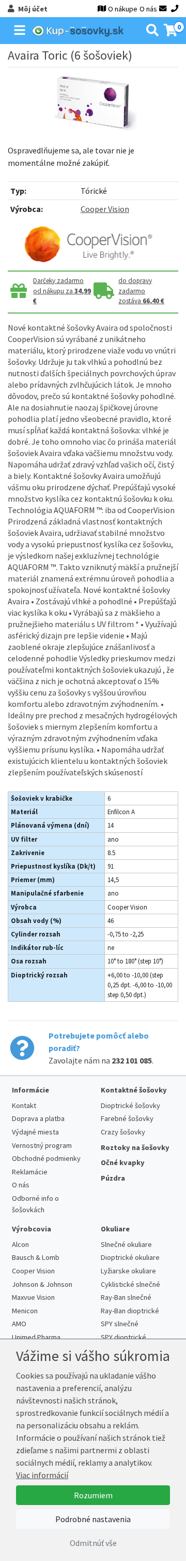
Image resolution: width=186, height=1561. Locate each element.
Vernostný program (42, 1145)
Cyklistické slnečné (130, 1284)
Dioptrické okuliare (130, 1257)
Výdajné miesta (35, 1132)
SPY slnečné (119, 1323)
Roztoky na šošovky (135, 1147)
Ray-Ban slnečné (126, 1297)
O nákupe (122, 8)
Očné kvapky (123, 1162)
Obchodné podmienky (46, 1158)
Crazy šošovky (123, 1132)
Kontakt (24, 1105)
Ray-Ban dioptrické (130, 1310)
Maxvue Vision (33, 1297)
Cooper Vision (105, 209)
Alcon (20, 1244)
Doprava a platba (38, 1118)
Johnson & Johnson (42, 1284)
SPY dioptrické (123, 1337)
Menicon (25, 1310)
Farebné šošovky (127, 1118)
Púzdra (113, 1178)
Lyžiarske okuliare (128, 1270)
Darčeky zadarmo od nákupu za (62, 291)
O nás (148, 8)
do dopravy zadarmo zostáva (141, 291)
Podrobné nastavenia (93, 1519)
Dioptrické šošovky (130, 1105)
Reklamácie (30, 1171)
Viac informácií (42, 1475)
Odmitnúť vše (93, 1543)
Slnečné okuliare (126, 1244)
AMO (19, 1323)
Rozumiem (93, 1495)
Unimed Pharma (36, 1337)
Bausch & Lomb (35, 1257)
